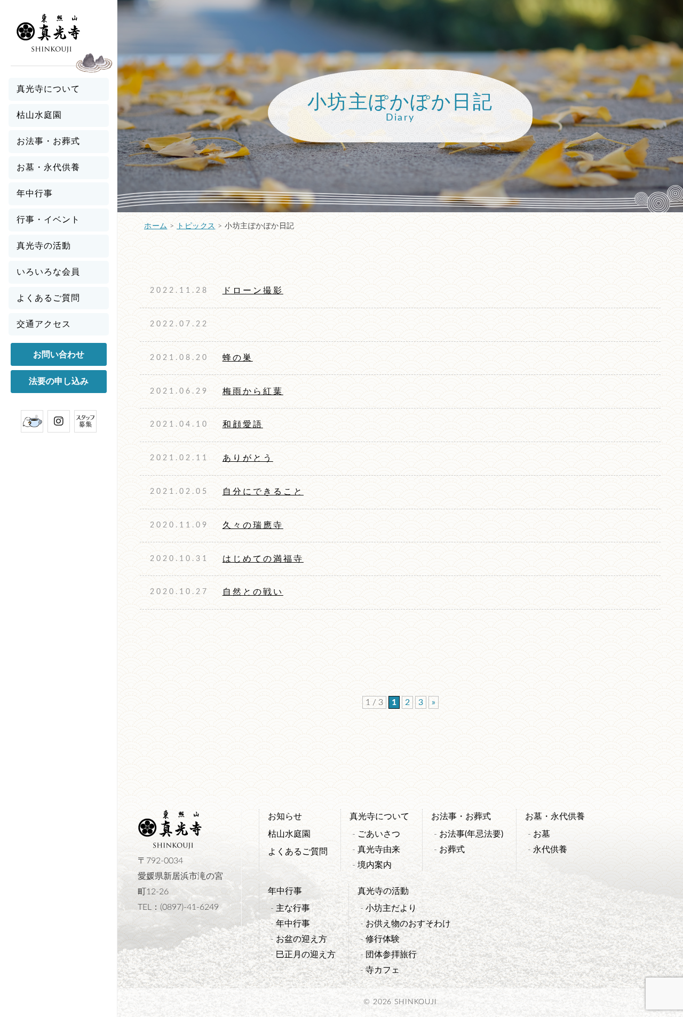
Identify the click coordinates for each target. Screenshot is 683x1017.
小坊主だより (391, 908)
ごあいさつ (379, 834)
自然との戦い (253, 592)
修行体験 (383, 939)
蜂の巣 (238, 358)
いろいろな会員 (48, 272)
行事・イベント (48, 219)
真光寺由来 (379, 849)
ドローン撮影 (253, 290)
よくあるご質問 (48, 298)
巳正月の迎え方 (306, 954)
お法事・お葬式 (48, 141)
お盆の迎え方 (301, 939)
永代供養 (550, 849)
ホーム (156, 226)
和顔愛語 (243, 424)
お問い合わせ (58, 354)
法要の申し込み (59, 381)
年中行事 (35, 193)
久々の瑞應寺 (253, 525)
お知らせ (285, 816)
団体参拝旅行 (391, 954)
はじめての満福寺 (263, 559)
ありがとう (248, 458)
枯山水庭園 (39, 115)
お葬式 (452, 849)
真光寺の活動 (44, 246)
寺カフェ (383, 970)
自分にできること (263, 491)
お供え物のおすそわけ (408, 923)
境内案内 (375, 865)
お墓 (541, 834)
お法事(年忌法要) (471, 834)
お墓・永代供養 (48, 167)
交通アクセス (44, 324)
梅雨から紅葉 (253, 391)
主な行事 (293, 908)
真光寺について (48, 89)
